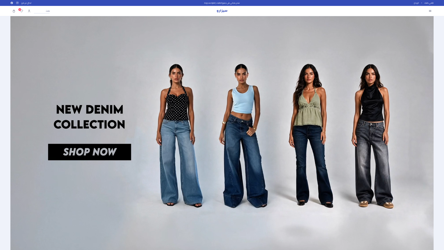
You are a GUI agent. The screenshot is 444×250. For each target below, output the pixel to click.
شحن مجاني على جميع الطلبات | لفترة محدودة (222, 3)
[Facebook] (11, 3)
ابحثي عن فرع (26, 3)
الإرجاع (416, 3)
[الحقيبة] (13, 10)
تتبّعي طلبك (429, 3)
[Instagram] (17, 3)
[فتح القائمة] (430, 10)
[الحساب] (29, 10)
